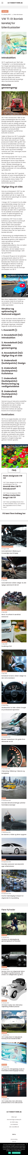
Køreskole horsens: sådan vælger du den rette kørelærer (13, 677)
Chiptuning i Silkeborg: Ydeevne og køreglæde (13, 772)
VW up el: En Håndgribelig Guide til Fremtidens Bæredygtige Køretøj (12, 1069)
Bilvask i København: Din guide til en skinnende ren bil (13, 740)
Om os (14, 1141)
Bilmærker (5, 11)
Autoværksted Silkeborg (7, 546)
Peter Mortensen (18, 14)
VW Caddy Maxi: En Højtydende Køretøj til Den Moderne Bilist (11, 1037)
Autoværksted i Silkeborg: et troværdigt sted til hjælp (11, 552)
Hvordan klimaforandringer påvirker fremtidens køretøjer (13, 804)
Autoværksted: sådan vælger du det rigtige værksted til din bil (13, 584)
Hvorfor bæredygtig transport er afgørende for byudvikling (12, 897)
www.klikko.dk (15, 1127)
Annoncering (14, 1139)
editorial (4, 798)
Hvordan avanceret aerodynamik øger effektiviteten (12, 865)
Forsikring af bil (6, 646)
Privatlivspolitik (16, 1152)
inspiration (4, 578)
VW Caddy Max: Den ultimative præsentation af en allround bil (11, 1101)
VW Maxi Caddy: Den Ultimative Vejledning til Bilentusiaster (11, 1005)
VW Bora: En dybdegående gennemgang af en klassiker (11, 940)
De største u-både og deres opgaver (14, 834)
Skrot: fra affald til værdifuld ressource (11, 616)
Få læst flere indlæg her (14, 513)
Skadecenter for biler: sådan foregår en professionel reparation (13, 709)
